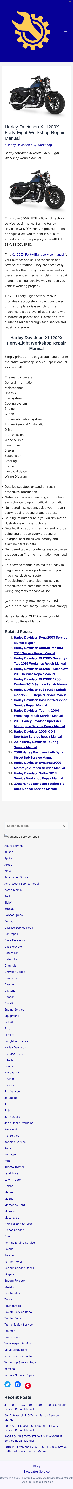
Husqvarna (11, 1072)
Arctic (8, 864)
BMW (8, 902)
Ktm (7, 1160)
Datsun (9, 984)
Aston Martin (13, 890)
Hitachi (9, 1060)
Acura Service (13, 845)
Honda (8, 1066)
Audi (7, 896)
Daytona (9, 990)
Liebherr (9, 1186)
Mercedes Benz (14, 1205)
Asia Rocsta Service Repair (22, 883)
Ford (7, 1028)
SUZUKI (9, 1286)
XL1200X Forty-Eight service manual (38, 254)
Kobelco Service (15, 1142)
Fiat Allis (10, 1022)
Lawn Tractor (13, 1179)
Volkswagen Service (17, 1343)
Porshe (9, 1255)
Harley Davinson (18, 145)
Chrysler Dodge (14, 971)
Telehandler (12, 1293)
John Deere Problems (18, 1123)
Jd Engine (11, 1097)
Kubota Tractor (14, 1167)
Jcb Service (12, 1091)
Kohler (8, 1148)
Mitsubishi (11, 1211)
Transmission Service (18, 1324)
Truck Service (13, 1337)
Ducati (8, 1003)
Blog (36, 1466)
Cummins (10, 978)
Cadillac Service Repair (19, 927)
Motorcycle (11, 1217)
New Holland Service (18, 1224)
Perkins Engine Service (19, 1242)
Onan (7, 1236)
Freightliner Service (17, 1041)
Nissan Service (14, 1230)
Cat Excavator (13, 946)
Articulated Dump (16, 877)
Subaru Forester (15, 1280)
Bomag (9, 921)
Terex (8, 1299)
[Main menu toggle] (66, 31)
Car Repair (11, 934)
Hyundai (9, 1078)
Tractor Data (12, 1318)
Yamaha (9, 1368)
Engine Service (14, 1009)
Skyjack (9, 1274)
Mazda (8, 1198)
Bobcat (9, 908)
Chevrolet (10, 965)
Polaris (8, 1249)
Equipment (11, 1016)
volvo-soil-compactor (18, 1356)
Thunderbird (12, 1305)
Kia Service (11, 1135)
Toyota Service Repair (18, 1312)
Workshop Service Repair (21, 1362)
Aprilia (8, 858)
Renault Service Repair (19, 1268)
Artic (7, 871)
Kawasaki (10, 1129)
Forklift (9, 1034)
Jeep (7, 1104)
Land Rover (11, 1173)
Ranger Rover (13, 1261)
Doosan (9, 997)
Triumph (9, 1331)
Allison (8, 852)
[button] (70, 3)
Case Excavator (14, 940)
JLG (7, 1110)
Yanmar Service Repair (19, 1375)
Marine (9, 1192)
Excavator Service (37, 1471)
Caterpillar (11, 953)
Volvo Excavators (15, 1349)
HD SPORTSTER (14, 1053)
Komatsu (10, 1154)
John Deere (12, 1116)
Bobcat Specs (13, 915)
